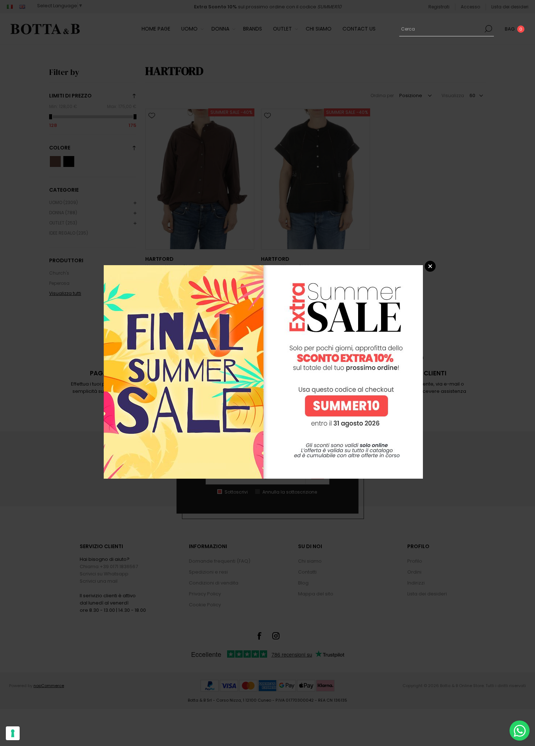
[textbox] (441, 28)
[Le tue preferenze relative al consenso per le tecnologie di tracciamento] (13, 733)
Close (430, 266)
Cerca (488, 28)
